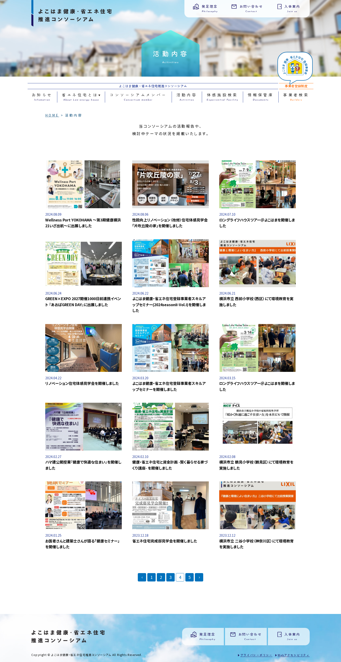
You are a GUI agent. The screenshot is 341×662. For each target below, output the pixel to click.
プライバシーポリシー (256, 655)
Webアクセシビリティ (294, 655)
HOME (52, 115)
